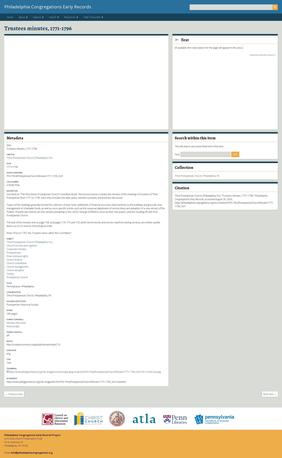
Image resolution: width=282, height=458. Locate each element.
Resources (69, 17)
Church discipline (15, 270)
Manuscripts (13, 326)
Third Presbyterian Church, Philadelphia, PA (197, 175)
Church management (17, 266)
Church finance (14, 259)
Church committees (17, 263)
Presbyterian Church (17, 277)
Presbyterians (14, 252)
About (22, 17)
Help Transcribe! (91, 17)
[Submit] (275, 7)
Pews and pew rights (17, 256)
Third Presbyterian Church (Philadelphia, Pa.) (30, 157)
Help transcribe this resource (262, 55)
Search (52, 17)
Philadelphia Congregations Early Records (47, 7)
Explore (37, 17)
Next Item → (270, 394)
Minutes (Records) (16, 322)
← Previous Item (14, 394)
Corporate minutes (16, 249)
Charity (10, 273)
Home (10, 17)
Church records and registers (22, 245)
